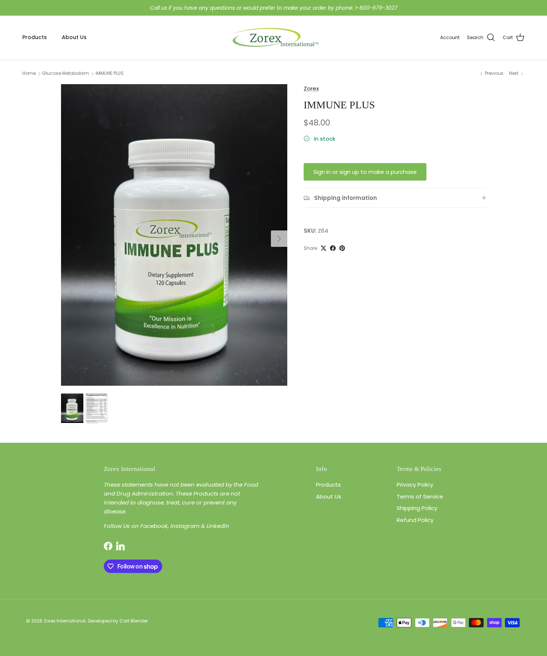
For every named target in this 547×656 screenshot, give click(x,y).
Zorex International (65, 621)
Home (29, 73)
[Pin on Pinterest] (342, 248)
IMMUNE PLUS (110, 73)
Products (34, 37)
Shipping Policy (417, 508)
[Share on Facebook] (333, 248)
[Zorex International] (274, 37)
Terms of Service (420, 496)
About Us (74, 37)
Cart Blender (133, 621)
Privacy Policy (415, 484)
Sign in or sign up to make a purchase (365, 172)
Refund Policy (415, 520)
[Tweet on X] (323, 248)
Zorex (311, 88)
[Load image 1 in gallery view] (174, 235)
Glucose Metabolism (65, 73)
